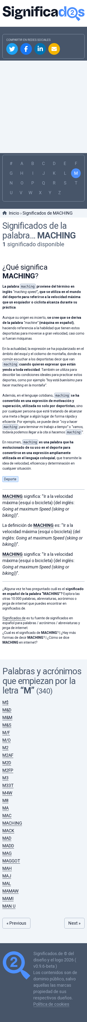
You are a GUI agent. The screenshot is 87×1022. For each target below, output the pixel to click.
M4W (7, 792)
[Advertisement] (43, 107)
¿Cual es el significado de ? (30, 633)
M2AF (7, 755)
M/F (6, 732)
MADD (8, 845)
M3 (5, 777)
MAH (7, 868)
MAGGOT (11, 860)
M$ (5, 702)
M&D (6, 709)
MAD (6, 838)
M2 (5, 747)
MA (5, 808)
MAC (7, 815)
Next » (74, 923)
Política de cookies (51, 1004)
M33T (8, 785)
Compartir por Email (54, 49)
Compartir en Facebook (26, 49)
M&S (6, 725)
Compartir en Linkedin (40, 49)
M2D (6, 762)
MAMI (8, 898)
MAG (7, 853)
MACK (8, 830)
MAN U (8, 906)
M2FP (7, 770)
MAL (6, 883)
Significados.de (43, 13)
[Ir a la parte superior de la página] (17, 966)
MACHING (56, 235)
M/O (6, 740)
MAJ (6, 875)
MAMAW (10, 891)
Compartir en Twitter (12, 49)
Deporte (10, 479)
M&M (7, 717)
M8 (5, 800)
